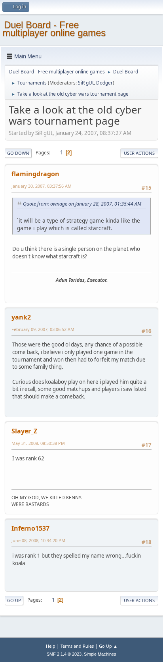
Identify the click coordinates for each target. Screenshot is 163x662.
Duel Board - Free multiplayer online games (54, 28)
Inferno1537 (30, 528)
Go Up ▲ (108, 646)
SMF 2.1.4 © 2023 (64, 654)
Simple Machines (100, 654)
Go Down (18, 153)
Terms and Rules (77, 646)
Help (50, 646)
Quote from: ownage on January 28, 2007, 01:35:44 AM (82, 203)
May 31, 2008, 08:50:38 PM (38, 443)
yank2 (21, 317)
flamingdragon (35, 173)
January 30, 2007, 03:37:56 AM (41, 186)
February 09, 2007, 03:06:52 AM (42, 329)
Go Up (14, 600)
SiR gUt (86, 82)
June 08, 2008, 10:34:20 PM (38, 540)
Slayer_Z (24, 431)
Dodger (104, 82)
